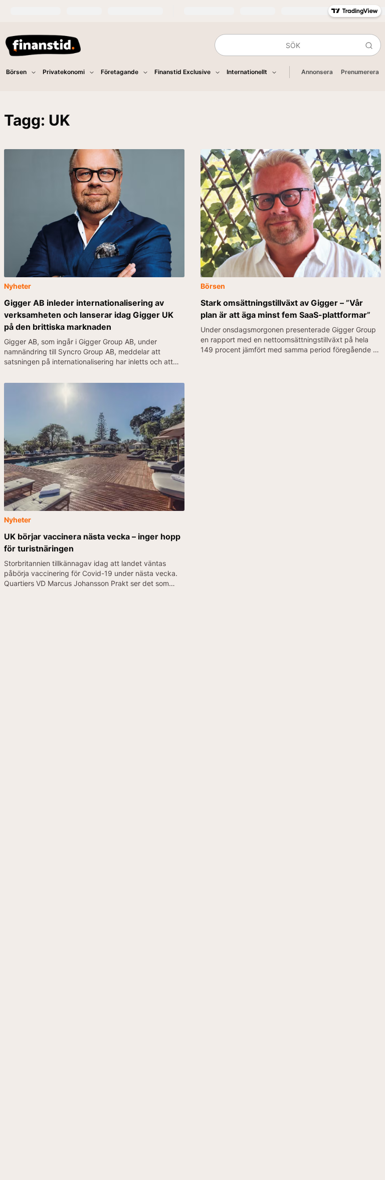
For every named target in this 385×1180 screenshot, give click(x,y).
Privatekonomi (64, 72)
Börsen (16, 72)
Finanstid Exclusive (182, 72)
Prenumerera (360, 72)
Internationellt (247, 72)
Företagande (119, 72)
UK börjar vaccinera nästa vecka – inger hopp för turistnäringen (92, 542)
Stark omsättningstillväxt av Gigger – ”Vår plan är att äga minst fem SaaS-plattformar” (285, 309)
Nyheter (17, 286)
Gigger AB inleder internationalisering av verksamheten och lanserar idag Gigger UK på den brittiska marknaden (88, 315)
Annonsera (317, 72)
